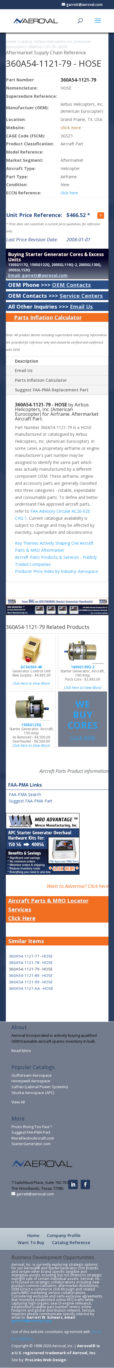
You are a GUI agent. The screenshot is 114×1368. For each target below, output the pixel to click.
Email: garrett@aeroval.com (38, 275)
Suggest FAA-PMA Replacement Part (52, 390)
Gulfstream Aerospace (31, 1075)
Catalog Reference (71, 1242)
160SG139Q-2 (82, 666)
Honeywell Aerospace (30, 1080)
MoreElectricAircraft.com (32, 1138)
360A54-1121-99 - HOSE (31, 982)
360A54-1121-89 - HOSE (31, 975)
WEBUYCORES (83, 719)
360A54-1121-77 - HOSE (31, 956)
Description (26, 361)
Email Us (81, 306)
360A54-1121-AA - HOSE (31, 988)
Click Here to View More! (31, 683)
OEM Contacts (71, 284)
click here (71, 127)
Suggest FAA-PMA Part (30, 801)
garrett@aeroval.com (31, 1320)
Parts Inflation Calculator (48, 317)
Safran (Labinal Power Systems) (39, 1086)
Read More (21, 1050)
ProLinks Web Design (45, 1359)
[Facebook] (85, 1184)
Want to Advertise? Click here (77, 886)
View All (18, 1102)
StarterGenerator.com (31, 1143)
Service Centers (81, 295)
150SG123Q (31, 724)
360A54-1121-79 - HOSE (48, 46)
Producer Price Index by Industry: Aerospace (56, 571)
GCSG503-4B (31, 666)
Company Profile (63, 1235)
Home (11, 41)
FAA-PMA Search (25, 794)
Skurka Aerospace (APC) (32, 1092)
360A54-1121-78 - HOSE (31, 962)
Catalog (25, 41)
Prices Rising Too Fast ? (31, 1126)
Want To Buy (31, 1242)
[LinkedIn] (73, 1184)
